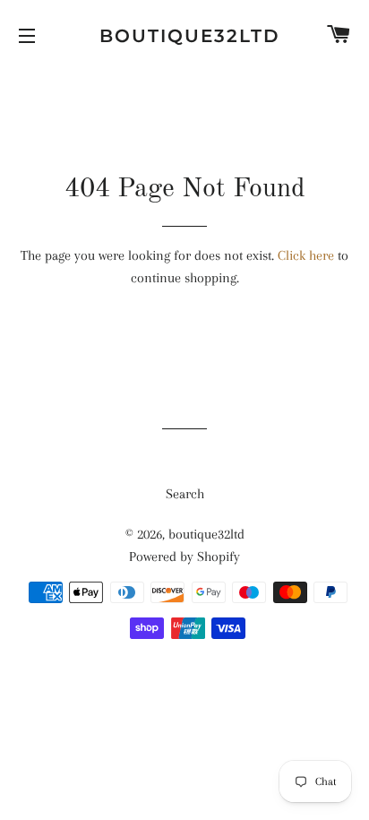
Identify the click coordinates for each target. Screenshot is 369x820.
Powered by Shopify (184, 556)
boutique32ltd (184, 36)
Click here (306, 255)
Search (185, 494)
